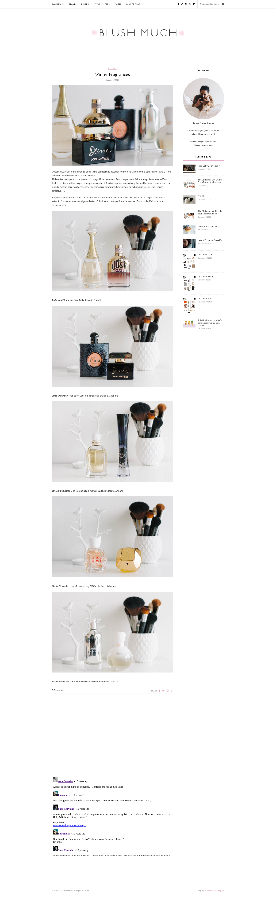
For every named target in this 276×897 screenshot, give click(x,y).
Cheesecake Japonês (207, 226)
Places (118, 4)
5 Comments (57, 690)
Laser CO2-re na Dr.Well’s (210, 240)
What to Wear (133, 4)
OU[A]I (201, 196)
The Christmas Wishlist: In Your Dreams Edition (210, 212)
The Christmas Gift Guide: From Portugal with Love (210, 181)
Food (107, 4)
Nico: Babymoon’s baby (209, 166)
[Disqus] (112, 733)
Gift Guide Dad (205, 254)
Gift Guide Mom (205, 276)
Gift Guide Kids (205, 298)
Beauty (72, 4)
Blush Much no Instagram (214, 891)
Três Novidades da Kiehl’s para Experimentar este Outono (210, 323)
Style (97, 4)
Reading (85, 4)
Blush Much (58, 4)
